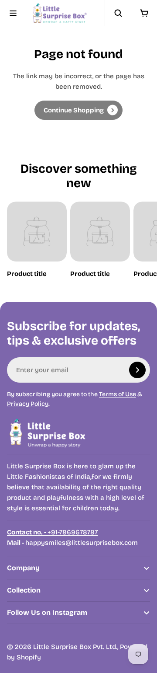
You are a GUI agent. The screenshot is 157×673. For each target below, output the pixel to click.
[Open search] (118, 13)
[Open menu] (13, 13)
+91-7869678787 (52, 532)
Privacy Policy (27, 404)
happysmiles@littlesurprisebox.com (72, 543)
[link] (78, 110)
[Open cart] (144, 13)
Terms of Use (117, 394)
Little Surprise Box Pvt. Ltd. (75, 647)
